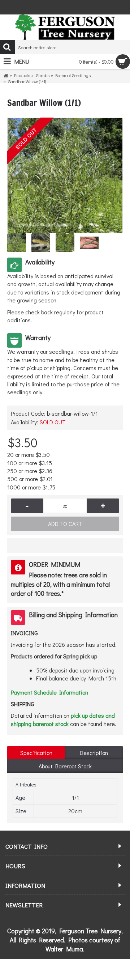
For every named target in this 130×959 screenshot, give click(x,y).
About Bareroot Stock (65, 766)
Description (94, 752)
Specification (36, 752)
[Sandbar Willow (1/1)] (65, 175)
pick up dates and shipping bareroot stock (63, 719)
